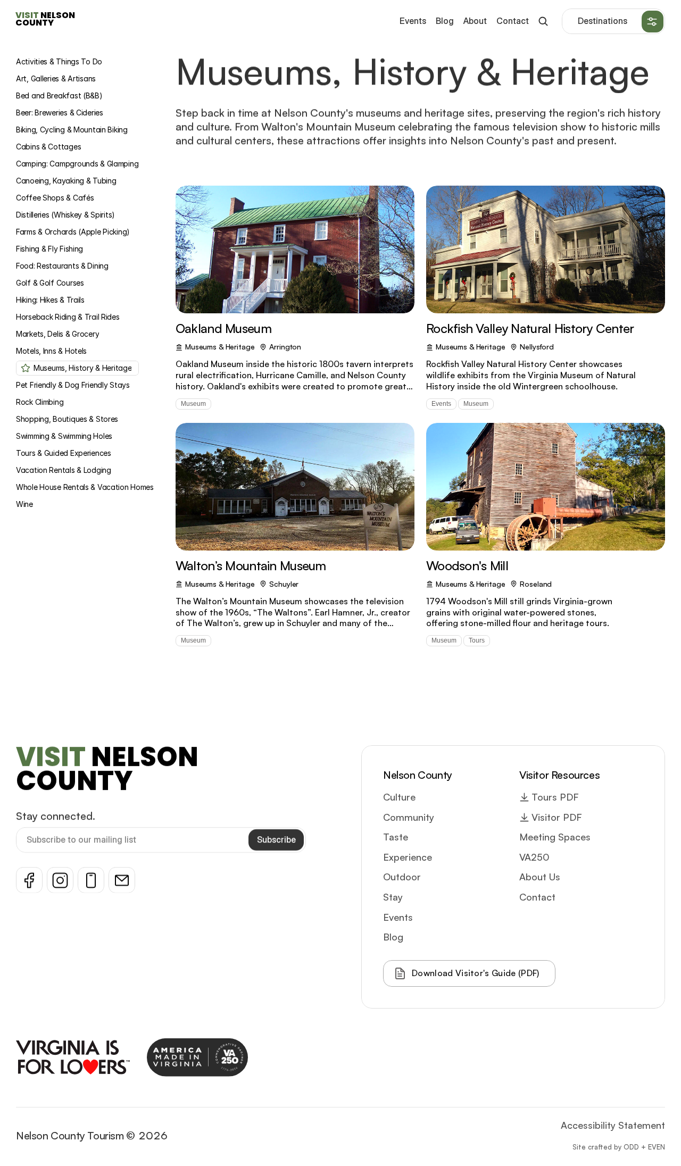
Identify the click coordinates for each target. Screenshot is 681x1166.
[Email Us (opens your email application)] (122, 880)
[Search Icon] (543, 21)
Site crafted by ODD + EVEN (618, 1146)
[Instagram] (60, 880)
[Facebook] (29, 880)
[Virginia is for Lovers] (73, 1057)
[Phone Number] (91, 880)
